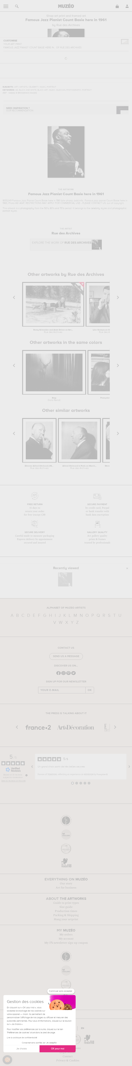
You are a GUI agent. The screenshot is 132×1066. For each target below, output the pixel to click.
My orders (66, 934)
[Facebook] (58, 674)
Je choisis (21, 1048)
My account (66, 938)
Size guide (66, 907)
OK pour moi (57, 1048)
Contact (68, 1056)
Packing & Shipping (66, 915)
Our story (66, 883)
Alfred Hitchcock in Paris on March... (79, 467)
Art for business (66, 887)
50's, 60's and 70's (54, 208)
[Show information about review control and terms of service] (26, 775)
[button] (7, 1059)
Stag (54, 399)
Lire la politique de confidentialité (22, 1038)
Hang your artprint (66, 919)
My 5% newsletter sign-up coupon (66, 943)
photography (27, 208)
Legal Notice (67, 1052)
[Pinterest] (68, 674)
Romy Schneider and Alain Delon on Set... (53, 331)
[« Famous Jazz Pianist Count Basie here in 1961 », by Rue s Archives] (65, 579)
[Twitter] (73, 674)
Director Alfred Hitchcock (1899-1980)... (39, 467)
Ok (90, 690)
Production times (66, 911)
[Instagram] (63, 674)
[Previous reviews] (32, 766)
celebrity (95, 208)
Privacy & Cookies (67, 1060)
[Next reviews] (129, 766)
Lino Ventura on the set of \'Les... (108, 331)
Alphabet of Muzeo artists (66, 608)
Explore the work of (61, 242)
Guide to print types (66, 903)
